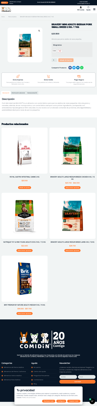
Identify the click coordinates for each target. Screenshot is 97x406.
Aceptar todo (74, 401)
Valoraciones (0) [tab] (32, 93)
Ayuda (88, 10)
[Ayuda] (88, 7)
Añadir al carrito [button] (24, 187)
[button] (94, 9)
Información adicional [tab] (18, 93)
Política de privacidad (29, 397)
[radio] (54, 51)
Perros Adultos (12, 17)
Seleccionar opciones (72, 187)
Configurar (61, 401)
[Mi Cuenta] (81, 7)
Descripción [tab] (5, 93)
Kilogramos (57, 45)
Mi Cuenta (80, 10)
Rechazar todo (49, 401)
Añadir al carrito (66, 60)
